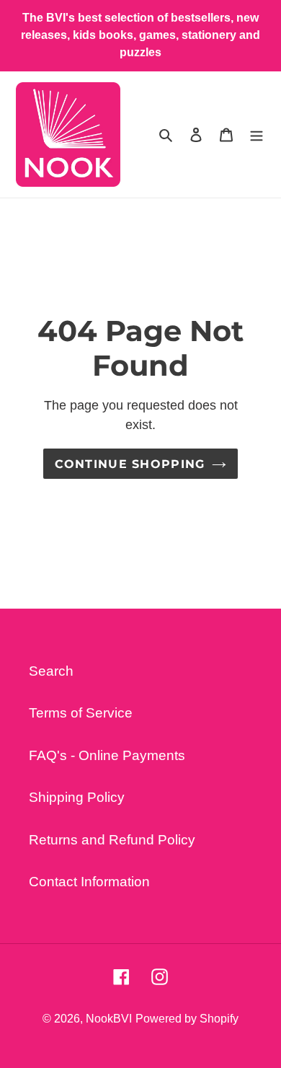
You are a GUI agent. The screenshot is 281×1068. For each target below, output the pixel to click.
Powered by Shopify (186, 1018)
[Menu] (256, 134)
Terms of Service (81, 712)
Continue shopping (130, 463)
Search (51, 671)
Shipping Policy (77, 797)
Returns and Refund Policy (112, 839)
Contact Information (89, 881)
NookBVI (109, 1018)
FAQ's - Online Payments (107, 755)
